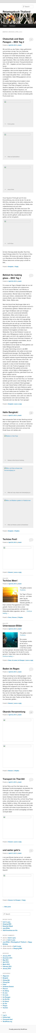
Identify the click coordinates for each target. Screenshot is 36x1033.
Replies (16, 531)
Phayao (5, 1005)
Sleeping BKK (7, 924)
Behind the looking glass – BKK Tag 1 (12, 276)
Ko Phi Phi (6, 999)
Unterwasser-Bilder (12, 625)
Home (4, 26)
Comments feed (7, 1019)
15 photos (23, 590)
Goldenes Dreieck (8, 986)
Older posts (7, 907)
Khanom (10, 572)
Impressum (12, 26)
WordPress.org (7, 1021)
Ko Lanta (14, 660)
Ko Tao (5, 1003)
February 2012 (7, 966)
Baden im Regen (11, 668)
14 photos (23, 635)
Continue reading (8, 656)
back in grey (6, 922)
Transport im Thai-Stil (14, 778)
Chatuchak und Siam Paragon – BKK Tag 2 (13, 40)
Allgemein (6, 976)
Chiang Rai (6, 982)
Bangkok (10, 266)
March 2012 (6, 964)
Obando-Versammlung (14, 711)
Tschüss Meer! (10, 580)
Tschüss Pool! (10, 539)
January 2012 (7, 968)
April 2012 (6, 962)
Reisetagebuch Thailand (16, 11)
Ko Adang (6, 991)
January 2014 (7, 956)
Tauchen (5, 1008)
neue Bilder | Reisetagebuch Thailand (14, 942)
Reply (16, 266)
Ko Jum (5, 993)
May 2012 (5, 960)
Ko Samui (6, 1001)
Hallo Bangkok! (10, 412)
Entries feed (6, 1017)
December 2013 (7, 958)
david (19, 45)
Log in (5, 1015)
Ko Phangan (21, 660)
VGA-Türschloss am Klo (10, 930)
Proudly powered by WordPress (18, 1029)
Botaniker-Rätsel (8, 926)
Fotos (9, 617)
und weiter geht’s (11, 849)
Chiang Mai (6, 980)
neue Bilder (6, 928)
